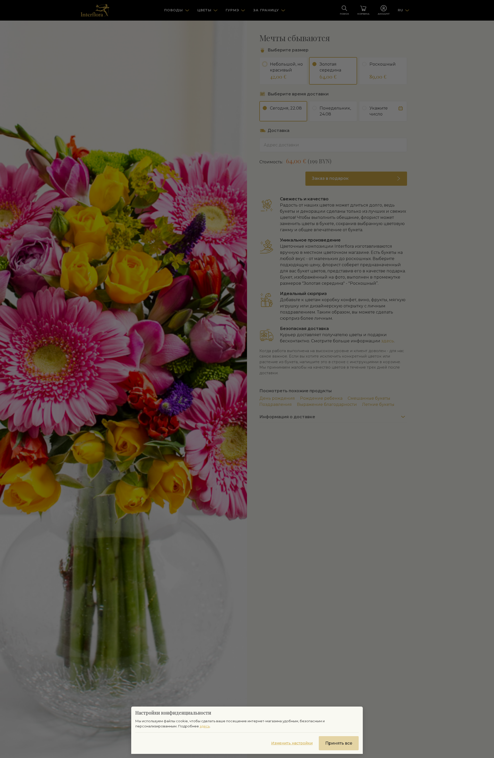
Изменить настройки (292, 743)
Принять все (338, 743)
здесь (205, 726)
